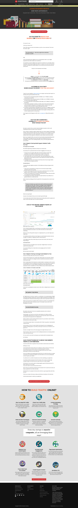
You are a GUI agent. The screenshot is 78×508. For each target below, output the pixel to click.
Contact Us (42, 489)
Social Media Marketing (19, 493)
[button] (61, 4)
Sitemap (41, 496)
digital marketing (36, 93)
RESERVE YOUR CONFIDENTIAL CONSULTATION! (39, 31)
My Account (56, 2)
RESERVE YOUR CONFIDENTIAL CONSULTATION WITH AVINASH (39, 381)
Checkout (61, 2)
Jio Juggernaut (42, 113)
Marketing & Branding (19, 489)
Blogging (29, 487)
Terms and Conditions (44, 492)
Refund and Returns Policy (44, 493)
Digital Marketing (18, 490)
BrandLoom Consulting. (59, 505)
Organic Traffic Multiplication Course (45, 5)
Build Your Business (18, 487)
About (41, 487)
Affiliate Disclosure (43, 495)
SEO (15, 492)
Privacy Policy (42, 490)
